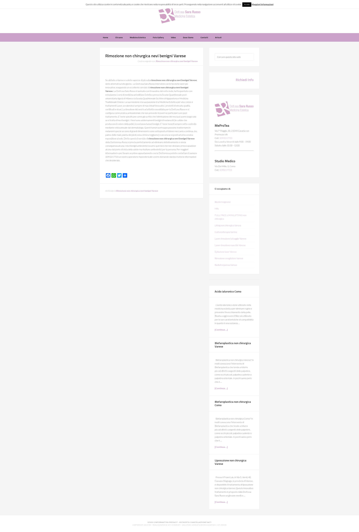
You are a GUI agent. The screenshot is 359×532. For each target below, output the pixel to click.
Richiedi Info (245, 79)
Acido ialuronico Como (228, 291)
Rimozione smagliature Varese (229, 258)
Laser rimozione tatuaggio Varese (230, 238)
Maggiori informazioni (262, 4)
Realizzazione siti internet (166, 525)
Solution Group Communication (199, 525)
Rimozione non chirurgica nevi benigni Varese (145, 55)
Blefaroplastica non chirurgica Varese (233, 345)
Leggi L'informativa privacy (163, 522)
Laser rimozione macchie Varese (230, 245)
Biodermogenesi (222, 202)
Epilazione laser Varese (226, 251)
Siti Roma (222, 525)
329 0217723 (225, 138)
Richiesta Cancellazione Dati (195, 522)
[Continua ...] (221, 329)
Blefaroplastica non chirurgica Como (233, 403)
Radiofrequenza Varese (226, 265)
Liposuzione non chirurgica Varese (230, 462)
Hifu (217, 208)
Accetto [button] (247, 4)
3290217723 (225, 170)
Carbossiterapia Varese (226, 232)
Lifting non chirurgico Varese (228, 225)
